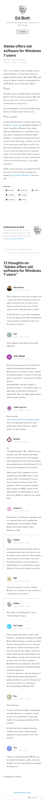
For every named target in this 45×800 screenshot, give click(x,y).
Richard (17, 439)
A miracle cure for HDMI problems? (18, 249)
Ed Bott (22, 18)
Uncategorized (21, 59)
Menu (23, 32)
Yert (15, 747)
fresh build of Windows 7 (21, 175)
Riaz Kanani (19, 287)
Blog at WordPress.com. (22, 792)
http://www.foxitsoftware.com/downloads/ (23, 419)
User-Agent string (15, 125)
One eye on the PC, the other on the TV (25, 253)
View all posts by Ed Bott (14, 239)
